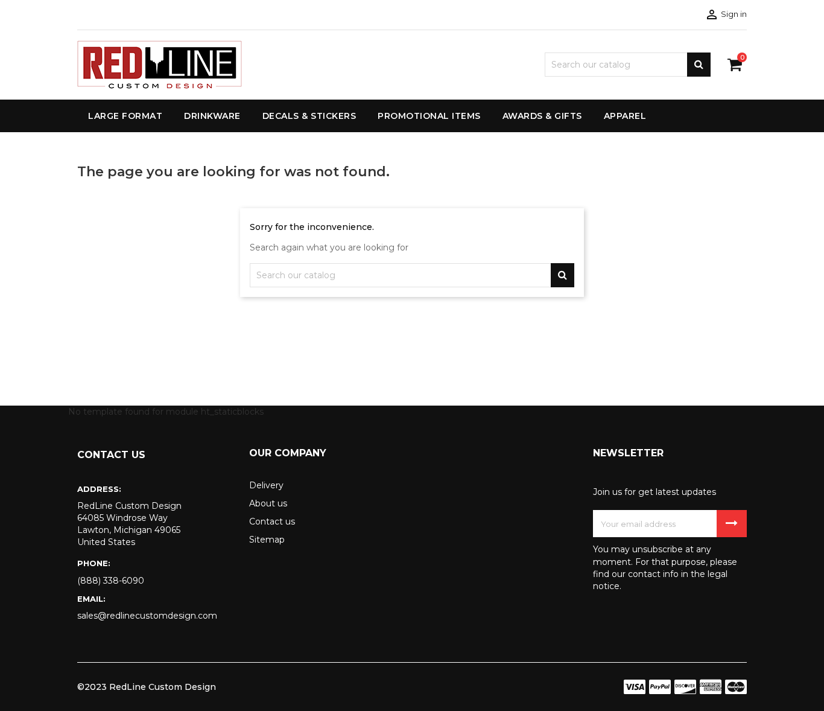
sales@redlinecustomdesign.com (147, 615)
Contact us (272, 521)
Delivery (266, 485)
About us (268, 503)
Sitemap (267, 539)
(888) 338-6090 (110, 580)
